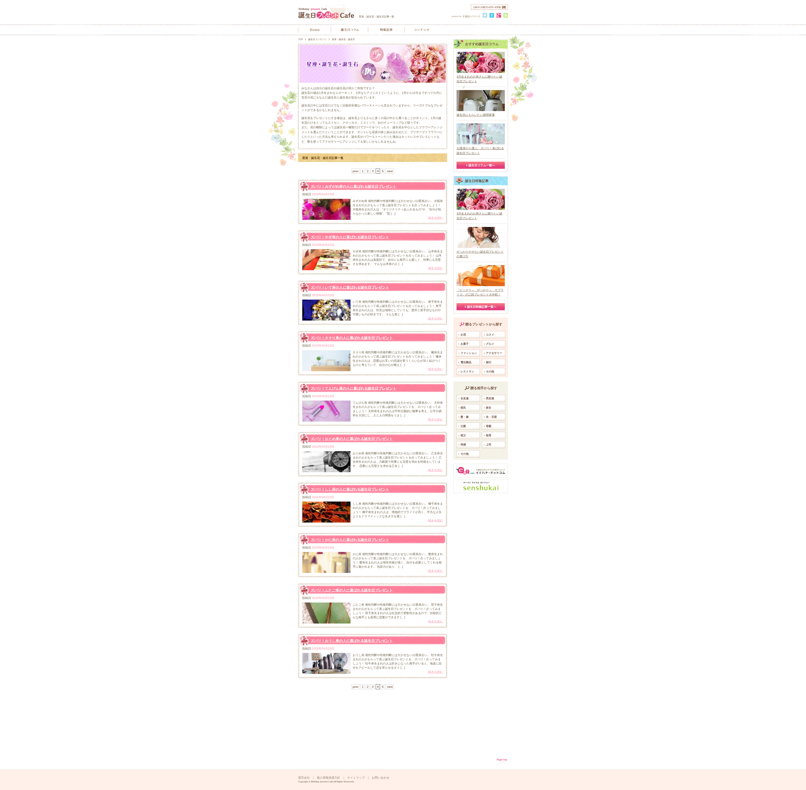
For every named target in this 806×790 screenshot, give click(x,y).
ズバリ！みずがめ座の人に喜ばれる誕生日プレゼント (353, 187)
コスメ (490, 334)
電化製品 (466, 362)
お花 (463, 334)
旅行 (488, 362)
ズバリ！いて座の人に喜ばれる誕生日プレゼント (350, 288)
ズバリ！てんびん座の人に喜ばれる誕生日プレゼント (353, 388)
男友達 (490, 398)
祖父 (463, 435)
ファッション (469, 353)
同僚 (463, 444)
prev (356, 171)
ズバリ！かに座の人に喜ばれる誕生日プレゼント (350, 540)
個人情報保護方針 (328, 777)
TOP (300, 39)
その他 (490, 371)
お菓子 (465, 343)
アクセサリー (494, 353)
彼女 (488, 407)
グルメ (490, 343)
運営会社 (304, 777)
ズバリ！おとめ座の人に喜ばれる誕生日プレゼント (352, 439)
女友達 (465, 398)
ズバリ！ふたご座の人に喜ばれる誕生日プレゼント (352, 590)
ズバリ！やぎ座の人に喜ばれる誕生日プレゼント (350, 237)
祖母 (488, 435)
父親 (463, 426)
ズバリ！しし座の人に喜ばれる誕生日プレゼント (350, 489)
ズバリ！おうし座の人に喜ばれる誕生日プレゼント (352, 641)
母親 (488, 426)
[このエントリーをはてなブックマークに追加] (505, 15)
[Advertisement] (480, 558)
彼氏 (463, 407)
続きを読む (435, 217)
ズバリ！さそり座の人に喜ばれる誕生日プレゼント (352, 338)
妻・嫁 (465, 416)
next (390, 171)
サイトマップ (356, 777)
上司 (488, 444)
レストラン (467, 371)
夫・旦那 (491, 416)
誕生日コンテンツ (317, 39)
